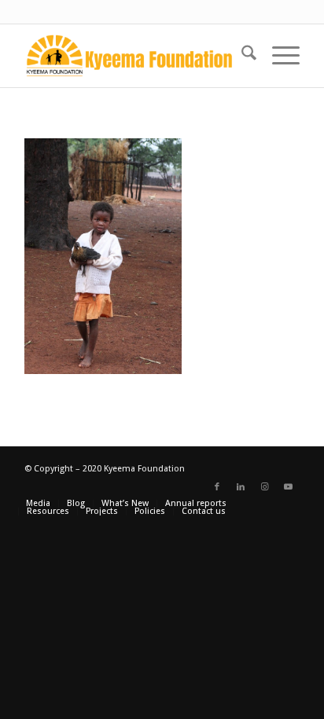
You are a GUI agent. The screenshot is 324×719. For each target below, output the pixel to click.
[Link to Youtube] (288, 487)
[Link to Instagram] (264, 487)
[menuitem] (241, 55)
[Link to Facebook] (217, 487)
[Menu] (278, 55)
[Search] (241, 55)
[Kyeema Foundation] (134, 55)
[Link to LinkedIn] (240, 487)
